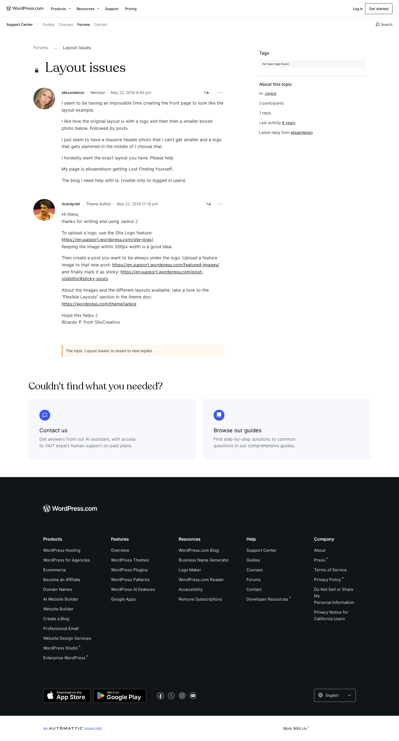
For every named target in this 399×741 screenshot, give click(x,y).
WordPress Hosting (61, 550)
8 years (288, 122)
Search (386, 24)
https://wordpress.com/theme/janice (99, 304)
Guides (49, 24)
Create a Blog (56, 618)
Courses (66, 24)
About (319, 550)
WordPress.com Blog (199, 550)
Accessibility (191, 589)
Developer (267, 599)
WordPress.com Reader (201, 579)
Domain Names (57, 589)
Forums (83, 24)
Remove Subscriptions (200, 599)
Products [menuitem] (58, 9)
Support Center (20, 24)
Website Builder (58, 608)
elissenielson (73, 92)
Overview (120, 550)
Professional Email (61, 628)
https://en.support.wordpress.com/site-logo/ (107, 239)
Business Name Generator (204, 560)
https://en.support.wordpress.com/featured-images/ (165, 264)
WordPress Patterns (130, 579)
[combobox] (335, 695)
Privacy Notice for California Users (331, 615)
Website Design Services (67, 638)
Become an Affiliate (61, 579)
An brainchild (72, 728)
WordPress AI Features (133, 589)
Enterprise (64, 657)
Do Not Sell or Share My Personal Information (334, 596)
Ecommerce (54, 569)
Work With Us (295, 728)
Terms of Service (330, 569)
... (55, 47)
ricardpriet (71, 203)
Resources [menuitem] (85, 9)
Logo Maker (190, 569)
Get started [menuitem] (378, 9)
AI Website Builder (60, 599)
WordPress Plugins (129, 569)
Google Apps (123, 599)
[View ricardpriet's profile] (44, 209)
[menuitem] (24, 8)
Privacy (327, 579)
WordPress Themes (130, 560)
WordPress (60, 648)
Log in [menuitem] (358, 9)
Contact (100, 24)
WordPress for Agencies (66, 560)
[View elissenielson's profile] (44, 98)
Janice (270, 93)
